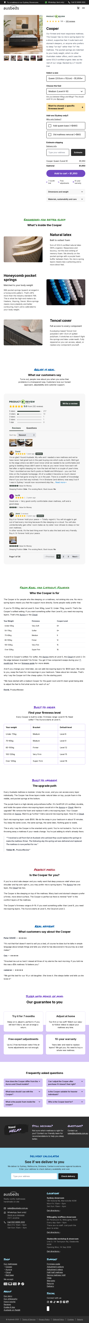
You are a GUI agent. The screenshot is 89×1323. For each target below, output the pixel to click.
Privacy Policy (44, 1319)
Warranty (51, 1280)
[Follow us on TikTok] (54, 1302)
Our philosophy (10, 1299)
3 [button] (68, 556)
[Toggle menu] (83, 8)
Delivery (50, 1286)
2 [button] (63, 556)
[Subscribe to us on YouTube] (58, 1302)
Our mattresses (10, 1264)
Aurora (23, 615)
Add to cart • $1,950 (65, 173)
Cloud (34, 615)
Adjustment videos (55, 1269)
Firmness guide (53, 1264)
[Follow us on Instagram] (48, 1302)
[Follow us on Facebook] (51, 1302)
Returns (50, 1283)
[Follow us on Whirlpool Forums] (67, 1302)
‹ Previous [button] (49, 556)
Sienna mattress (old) (56, 1275)
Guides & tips (9, 1307)
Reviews (7, 1304)
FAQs (49, 1278)
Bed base (10, 1275)
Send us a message (15, 1215)
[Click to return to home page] (11, 8)
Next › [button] (75, 556)
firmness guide (28, 663)
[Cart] (79, 8)
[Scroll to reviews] (55, 17)
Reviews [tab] (16, 428)
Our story (8, 1296)
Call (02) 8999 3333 (16, 1222)
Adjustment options (55, 1267)
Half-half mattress (55, 1272)
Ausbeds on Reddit (12, 1310)
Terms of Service (28, 1319)
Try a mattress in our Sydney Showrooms (22, 2)
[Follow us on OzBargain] (64, 1302)
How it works (9, 1301)
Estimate (78, 152)
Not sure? (60, 99)
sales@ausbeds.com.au (78, 1133)
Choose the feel (53, 86)
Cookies (70, 1319)
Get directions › (53, 1210)
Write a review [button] (70, 403)
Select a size (52, 73)
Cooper (9, 1267)
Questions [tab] (31, 428)
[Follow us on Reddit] (61, 1302)
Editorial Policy (58, 1319)
